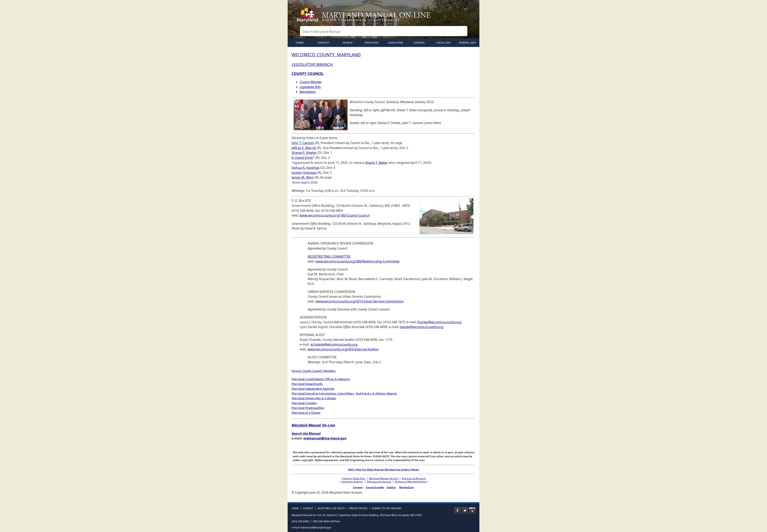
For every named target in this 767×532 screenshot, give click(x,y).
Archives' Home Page (354, 478)
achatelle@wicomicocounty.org (334, 344)
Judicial (419, 42)
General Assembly (375, 487)
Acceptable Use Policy (331, 508)
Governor (358, 487)
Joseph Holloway (304, 172)
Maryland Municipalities (308, 408)
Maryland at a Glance (306, 413)
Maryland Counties (304, 403)
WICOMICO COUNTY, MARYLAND (326, 55)
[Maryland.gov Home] (308, 17)
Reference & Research (414, 478)
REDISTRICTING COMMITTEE (329, 256)
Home (295, 508)
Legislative (395, 42)
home (300, 42)
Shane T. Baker (376, 162)
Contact (324, 42)
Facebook (457, 510)
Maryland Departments (307, 384)
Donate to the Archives (386, 508)
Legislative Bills (310, 87)
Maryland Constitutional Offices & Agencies (321, 379)
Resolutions (308, 91)
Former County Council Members (314, 371)
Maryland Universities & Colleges (314, 398)
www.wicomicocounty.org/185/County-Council (335, 215)
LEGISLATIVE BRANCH (312, 64)
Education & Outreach (379, 481)
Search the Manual (306, 433)
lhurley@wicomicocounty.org (439, 322)
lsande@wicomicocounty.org (421, 327)
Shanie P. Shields (304, 152)
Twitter (465, 510)
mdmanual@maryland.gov (324, 438)
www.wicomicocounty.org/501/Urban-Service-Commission (360, 301)
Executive (371, 42)
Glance (348, 42)
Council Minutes (311, 82)
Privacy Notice (358, 508)
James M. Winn (303, 177)
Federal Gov (467, 42)
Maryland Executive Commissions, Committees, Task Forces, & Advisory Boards (344, 393)
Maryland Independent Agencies (313, 389)
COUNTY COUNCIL (308, 73)
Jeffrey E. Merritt (304, 148)
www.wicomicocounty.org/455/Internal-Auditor (343, 349)
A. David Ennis (302, 157)
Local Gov (443, 42)
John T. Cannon (303, 143)
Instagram (472, 510)
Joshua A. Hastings (306, 167)
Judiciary (391, 487)
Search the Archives (352, 481)
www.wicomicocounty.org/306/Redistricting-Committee (357, 261)
